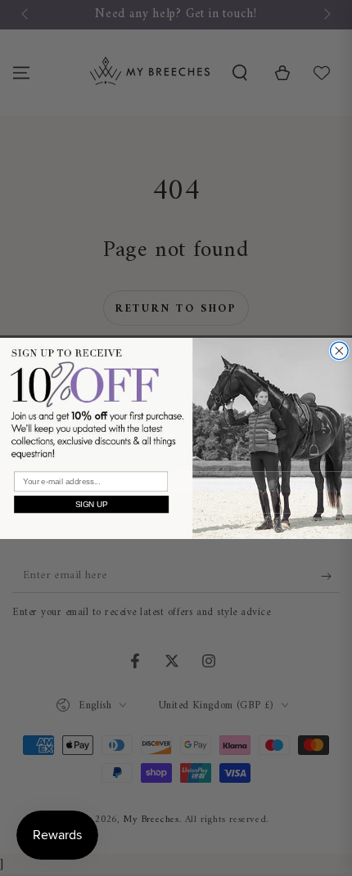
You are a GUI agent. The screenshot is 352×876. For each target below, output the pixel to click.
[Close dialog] (340, 351)
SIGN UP (92, 504)
